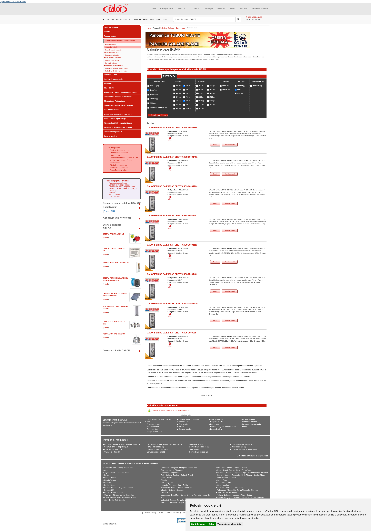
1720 (212, 97)
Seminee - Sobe (110, 75)
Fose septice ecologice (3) (157, 449)
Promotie (257, 86)
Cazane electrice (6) (112, 452)
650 (188, 89)
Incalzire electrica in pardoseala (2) (245, 449)
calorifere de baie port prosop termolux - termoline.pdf (170, 410)
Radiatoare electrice (112, 55)
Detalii (215, 144)
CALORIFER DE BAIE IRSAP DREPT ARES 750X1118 (172, 245)
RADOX (154, 99)
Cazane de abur (248, 419)
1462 (212, 86)
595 (178, 108)
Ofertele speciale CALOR (112, 226)
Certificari (196, 9)
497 (178, 97)
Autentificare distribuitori (259, 9)
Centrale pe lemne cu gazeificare (122, 187)
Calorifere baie (111, 47)
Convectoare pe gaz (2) (156, 452)
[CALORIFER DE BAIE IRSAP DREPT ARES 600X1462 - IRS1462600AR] (152, 174)
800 (188, 104)
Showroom (221, 9)
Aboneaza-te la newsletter (117, 218)
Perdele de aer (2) (239, 447)
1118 (201, 101)
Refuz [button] (211, 524)
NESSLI (154, 94)
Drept (225, 86)
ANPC (161, 512)
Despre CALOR (182, 9)
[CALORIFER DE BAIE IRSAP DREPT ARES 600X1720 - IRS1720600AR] (152, 203)
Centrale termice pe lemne (119, 185)
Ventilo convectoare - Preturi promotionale (121, 161)
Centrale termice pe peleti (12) (116, 447)
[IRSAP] (152, 134)
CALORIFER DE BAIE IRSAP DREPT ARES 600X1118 (172, 127)
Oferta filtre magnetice (118, 165)
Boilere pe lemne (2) (197, 444)
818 (200, 93)
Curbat (226, 89)
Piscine (112, 193)
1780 (212, 101)
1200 (201, 104)
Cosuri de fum (114, 196)
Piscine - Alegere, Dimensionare (223, 427)
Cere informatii (230, 144)
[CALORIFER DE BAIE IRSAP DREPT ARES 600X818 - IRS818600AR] (152, 232)
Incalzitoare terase (111, 110)
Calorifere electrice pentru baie (116, 71)
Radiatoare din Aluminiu (113, 50)
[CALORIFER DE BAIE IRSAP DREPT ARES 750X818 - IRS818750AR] (152, 350)
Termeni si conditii (173, 512)
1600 (212, 93)
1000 (201, 97)
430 (178, 89)
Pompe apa (214, 424)
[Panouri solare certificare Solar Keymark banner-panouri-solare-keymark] (207, 40)
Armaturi (107, 84)
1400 (201, 108)
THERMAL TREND (158, 107)
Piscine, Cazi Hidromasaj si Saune (118, 123)
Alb (239, 89)
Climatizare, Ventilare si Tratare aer (118, 105)
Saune (244, 427)
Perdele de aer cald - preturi (121, 150)
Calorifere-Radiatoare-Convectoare (120, 41)
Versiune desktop (150, 513)
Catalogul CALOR (166, 9)
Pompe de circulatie (154, 432)
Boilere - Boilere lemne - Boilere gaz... (124, 189)
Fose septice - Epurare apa (115, 119)
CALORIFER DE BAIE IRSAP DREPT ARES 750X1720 (172, 303)
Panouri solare (110, 36)
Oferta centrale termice (119, 153)
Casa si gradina (110, 136)
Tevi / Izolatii (109, 88)
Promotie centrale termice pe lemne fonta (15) (122, 444)
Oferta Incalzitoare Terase (116, 263)
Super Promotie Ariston (119, 170)
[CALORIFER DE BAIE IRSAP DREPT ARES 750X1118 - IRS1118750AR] (152, 262)
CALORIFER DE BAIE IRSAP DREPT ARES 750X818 (171, 333)
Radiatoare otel (110, 44)
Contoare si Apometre (113, 132)
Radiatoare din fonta (112, 52)
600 (188, 86)
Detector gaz (115, 155)
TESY (153, 103)
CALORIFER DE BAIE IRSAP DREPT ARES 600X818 (171, 215)
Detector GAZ (184, 422)
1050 (188, 108)
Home (154, 9)
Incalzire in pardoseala (113, 79)
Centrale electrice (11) (113, 449)
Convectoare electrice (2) (199, 447)
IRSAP (153, 90)
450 (178, 93)
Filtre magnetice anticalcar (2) (243, 444)
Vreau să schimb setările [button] (229, 524)
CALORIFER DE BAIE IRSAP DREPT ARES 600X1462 (172, 157)
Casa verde (243, 9)
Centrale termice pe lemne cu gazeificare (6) (164, 444)
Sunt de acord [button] (198, 524)
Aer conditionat (153, 427)
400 (178, 86)
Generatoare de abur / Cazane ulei (118, 97)
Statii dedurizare (216, 419)
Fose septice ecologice (118, 183)
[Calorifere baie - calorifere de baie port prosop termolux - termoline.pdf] (149, 410)
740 (188, 97)
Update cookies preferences (13, 1)
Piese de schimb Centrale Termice (118, 127)
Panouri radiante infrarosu (114, 66)
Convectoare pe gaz (112, 60)
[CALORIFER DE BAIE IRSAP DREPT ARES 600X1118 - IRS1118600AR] (152, 144)
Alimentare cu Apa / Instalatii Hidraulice (120, 92)
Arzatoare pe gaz (153, 424)
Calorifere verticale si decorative (116, 68)
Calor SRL (110, 211)
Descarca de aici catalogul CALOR (122, 203)
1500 (212, 89)
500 (178, 101)
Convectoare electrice (113, 58)
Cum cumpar (208, 9)
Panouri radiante (111, 63)
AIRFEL (154, 86)
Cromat (241, 86)
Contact (231, 9)
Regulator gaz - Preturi (114, 334)
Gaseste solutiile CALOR (116, 350)
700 (188, 93)
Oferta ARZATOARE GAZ (113, 234)
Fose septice (184, 424)
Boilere (107, 32)
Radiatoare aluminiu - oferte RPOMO (124, 158)
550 (178, 104)
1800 (212, 104)
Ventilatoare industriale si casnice (118, 114)
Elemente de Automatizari (114, 101)
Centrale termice (185, 429)
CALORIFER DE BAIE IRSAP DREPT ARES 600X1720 (172, 186)
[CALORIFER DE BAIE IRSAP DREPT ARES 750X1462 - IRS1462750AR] (152, 291)
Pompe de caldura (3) (155, 447)
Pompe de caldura (249, 422)
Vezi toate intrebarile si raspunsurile (253, 456)
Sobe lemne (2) (195, 449)
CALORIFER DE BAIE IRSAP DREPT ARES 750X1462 (172, 274)
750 (188, 101)
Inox (240, 93)
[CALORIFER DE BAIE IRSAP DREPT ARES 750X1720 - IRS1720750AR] (152, 320)
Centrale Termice (111, 27)
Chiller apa (113, 191)
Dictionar (185, 512)
